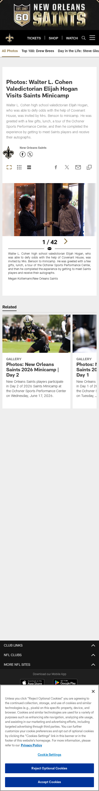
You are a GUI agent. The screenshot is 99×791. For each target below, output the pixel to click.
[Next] (65, 241)
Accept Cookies (49, 782)
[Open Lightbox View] (49, 234)
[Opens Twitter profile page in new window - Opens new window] (30, 154)
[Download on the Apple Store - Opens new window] (32, 683)
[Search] (84, 38)
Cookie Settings (49, 754)
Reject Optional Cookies (49, 768)
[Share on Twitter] (67, 169)
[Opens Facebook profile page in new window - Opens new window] (22, 154)
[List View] (29, 168)
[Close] (93, 691)
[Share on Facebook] (56, 169)
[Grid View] (19, 168)
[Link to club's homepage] (9, 36)
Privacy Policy (31, 745)
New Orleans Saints (33, 147)
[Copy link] (89, 168)
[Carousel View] (9, 168)
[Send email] (78, 169)
